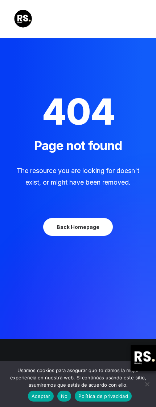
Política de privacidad (103, 396)
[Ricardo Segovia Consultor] (23, 19)
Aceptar (41, 396)
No (64, 396)
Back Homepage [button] (78, 227)
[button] (139, 19)
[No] (147, 384)
